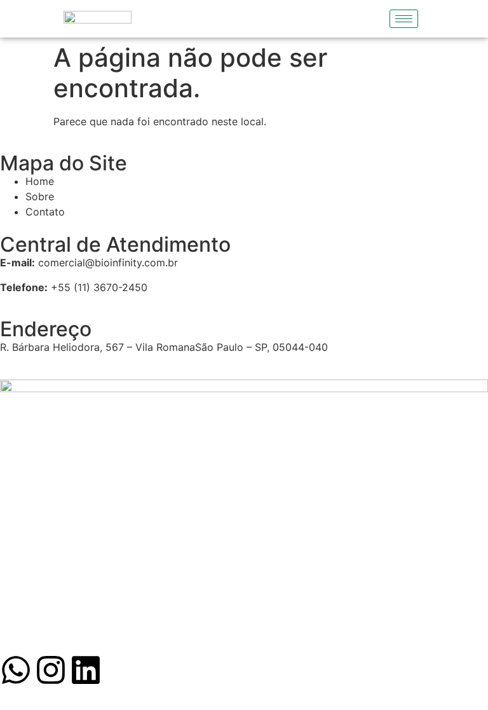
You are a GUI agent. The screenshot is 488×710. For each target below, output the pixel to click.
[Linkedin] (86, 670)
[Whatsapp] (16, 670)
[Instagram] (51, 670)
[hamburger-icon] (404, 19)
